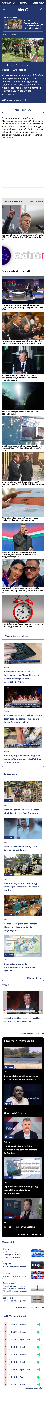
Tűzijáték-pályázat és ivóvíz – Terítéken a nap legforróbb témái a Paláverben (20, 1149)
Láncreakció (9, 1298)
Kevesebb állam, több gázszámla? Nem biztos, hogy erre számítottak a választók (22, 1020)
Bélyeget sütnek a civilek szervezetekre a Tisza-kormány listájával (19, 967)
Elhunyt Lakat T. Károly (15, 1113)
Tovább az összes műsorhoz (28, 1307)
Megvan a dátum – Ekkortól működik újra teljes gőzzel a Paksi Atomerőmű (33, 27)
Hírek (6, 805)
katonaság (14, 65)
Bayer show (9, 1283)
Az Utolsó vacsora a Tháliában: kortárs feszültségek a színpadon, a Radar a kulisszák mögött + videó (23, 718)
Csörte (6, 1273)
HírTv (4, 35)
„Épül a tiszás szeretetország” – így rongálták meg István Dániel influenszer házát (21, 1190)
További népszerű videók (30, 1033)
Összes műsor (31, 1389)
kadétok (25, 65)
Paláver (7, 1142)
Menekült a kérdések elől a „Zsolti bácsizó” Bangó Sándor (20, 848)
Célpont (7, 1263)
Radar (13, 35)
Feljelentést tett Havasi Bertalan (19, 1227)
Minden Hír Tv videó (28, 1234)
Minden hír (32, 978)
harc (4, 65)
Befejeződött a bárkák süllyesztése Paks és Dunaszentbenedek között (21, 1078)
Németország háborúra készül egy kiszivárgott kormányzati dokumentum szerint (22, 886)
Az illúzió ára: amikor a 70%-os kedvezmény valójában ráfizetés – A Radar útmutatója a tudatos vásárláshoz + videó (21, 676)
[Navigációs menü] (4, 9)
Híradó (6, 1249)
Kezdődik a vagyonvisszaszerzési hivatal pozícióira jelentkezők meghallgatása (20, 927)
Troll (22, 1377)
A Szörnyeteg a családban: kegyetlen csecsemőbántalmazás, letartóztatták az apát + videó (22, 759)
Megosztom (20, 110)
